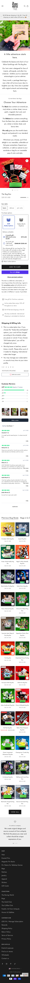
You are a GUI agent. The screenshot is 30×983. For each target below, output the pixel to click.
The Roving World (8, 895)
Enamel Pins (6, 858)
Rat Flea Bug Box (7, 728)
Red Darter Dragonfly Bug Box (7, 802)
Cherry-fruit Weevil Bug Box (22, 609)
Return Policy (6, 932)
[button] (15, 261)
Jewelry (4, 875)
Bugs (3, 898)
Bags (3, 868)
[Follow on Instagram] (6, 964)
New (3, 854)
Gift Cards (5, 886)
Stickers (4, 882)
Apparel (4, 879)
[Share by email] (13, 367)
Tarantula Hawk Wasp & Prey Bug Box (8, 634)
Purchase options (7, 213)
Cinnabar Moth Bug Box (8, 539)
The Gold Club (7, 902)
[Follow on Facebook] (2, 964)
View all (15, 812)
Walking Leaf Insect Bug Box (22, 778)
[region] (15, 831)
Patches (4, 872)
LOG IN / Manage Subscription (12, 921)
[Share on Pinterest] (10, 367)
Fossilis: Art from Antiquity (10, 909)
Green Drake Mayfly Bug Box (7, 562)
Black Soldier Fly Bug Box (7, 586)
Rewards (4, 925)
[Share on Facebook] (6, 367)
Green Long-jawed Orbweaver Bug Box (8, 753)
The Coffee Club (7, 905)
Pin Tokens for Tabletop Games (12, 865)
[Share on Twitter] (8, 367)
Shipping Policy (7, 928)
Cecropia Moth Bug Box (8, 682)
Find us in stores (7, 951)
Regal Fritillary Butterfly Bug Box (22, 562)
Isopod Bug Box (22, 539)
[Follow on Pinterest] (11, 964)
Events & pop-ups (7, 948)
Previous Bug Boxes (10, 517)
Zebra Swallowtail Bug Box (7, 705)
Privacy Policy (6, 939)
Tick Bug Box (7, 658)
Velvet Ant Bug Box (22, 682)
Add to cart (15, 267)
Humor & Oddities (8, 912)
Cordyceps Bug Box (8, 777)
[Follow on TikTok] (15, 964)
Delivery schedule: (8, 232)
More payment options (15, 277)
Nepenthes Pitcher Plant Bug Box (22, 634)
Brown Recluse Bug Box (8, 609)
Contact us (5, 958)
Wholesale (5, 955)
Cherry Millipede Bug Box (22, 705)
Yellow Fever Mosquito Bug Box (22, 729)
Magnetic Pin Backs (8, 861)
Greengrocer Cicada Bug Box (22, 753)
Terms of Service (7, 935)
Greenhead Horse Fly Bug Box (22, 659)
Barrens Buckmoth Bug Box (22, 802)
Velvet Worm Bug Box (22, 586)
